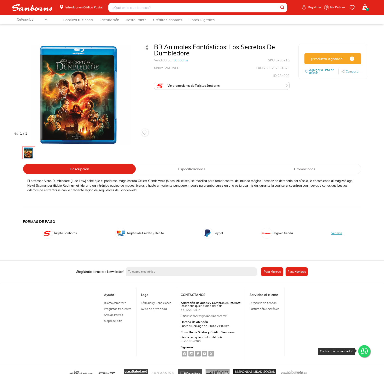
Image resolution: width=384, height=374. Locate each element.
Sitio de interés (113, 315)
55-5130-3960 (191, 341)
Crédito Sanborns (167, 20)
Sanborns (181, 60)
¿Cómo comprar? (115, 303)
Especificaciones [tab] (192, 169)
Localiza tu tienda (78, 20)
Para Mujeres (272, 271)
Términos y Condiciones (156, 303)
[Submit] (282, 7)
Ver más (336, 233)
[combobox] (198, 7)
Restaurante (136, 20)
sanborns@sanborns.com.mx (208, 316)
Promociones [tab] (304, 169)
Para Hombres (297, 271)
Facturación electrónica (264, 309)
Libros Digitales (202, 20)
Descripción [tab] (79, 169)
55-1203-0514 (191, 309)
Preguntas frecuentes (117, 309)
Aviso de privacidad (154, 309)
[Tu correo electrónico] (192, 271)
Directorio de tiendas (263, 303)
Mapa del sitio (113, 321)
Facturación (109, 20)
